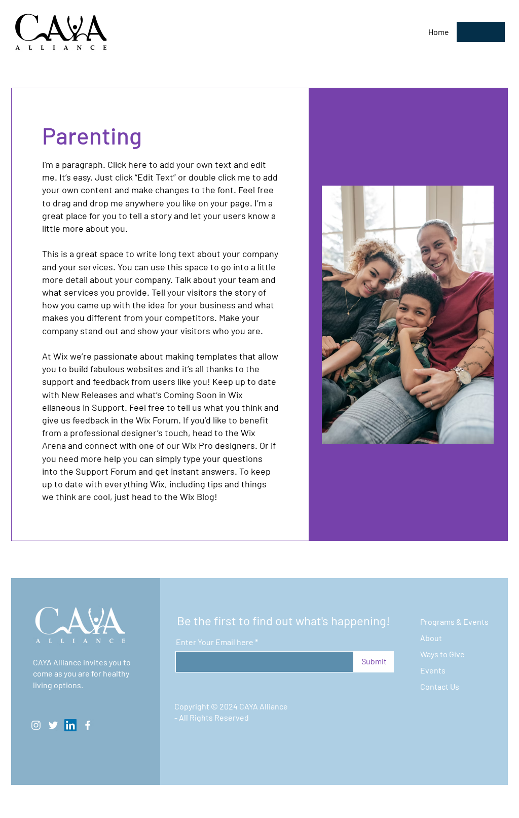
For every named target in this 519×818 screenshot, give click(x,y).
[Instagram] (36, 725)
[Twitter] (53, 725)
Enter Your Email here (214, 642)
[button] (481, 32)
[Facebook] (88, 725)
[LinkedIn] (70, 725)
